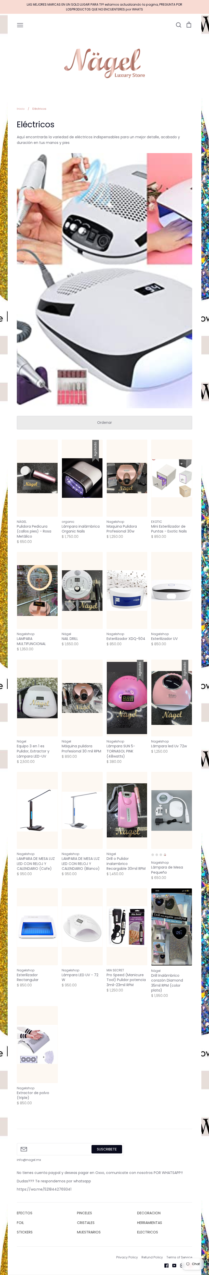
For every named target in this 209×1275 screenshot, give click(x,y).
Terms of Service (179, 1257)
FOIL (20, 1222)
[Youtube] (172, 1265)
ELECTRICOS (147, 1232)
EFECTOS (24, 1213)
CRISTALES (86, 1222)
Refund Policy (152, 1257)
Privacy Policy (127, 1257)
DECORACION (149, 1213)
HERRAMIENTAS (149, 1222)
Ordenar (104, 422)
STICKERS (25, 1232)
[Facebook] (164, 1265)
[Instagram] (180, 1265)
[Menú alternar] (20, 24)
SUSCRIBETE (107, 1149)
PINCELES (84, 1213)
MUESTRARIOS (89, 1232)
